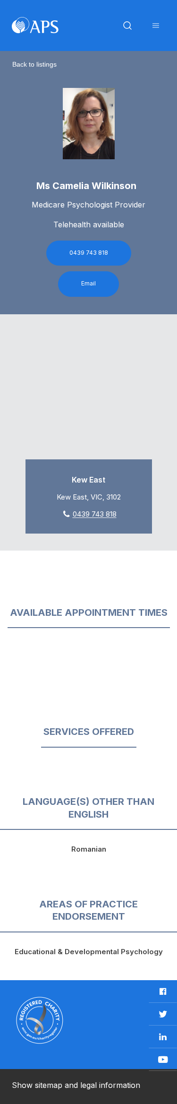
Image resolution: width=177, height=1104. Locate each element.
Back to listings (34, 64)
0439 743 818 (88, 252)
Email (88, 283)
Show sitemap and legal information (76, 1085)
